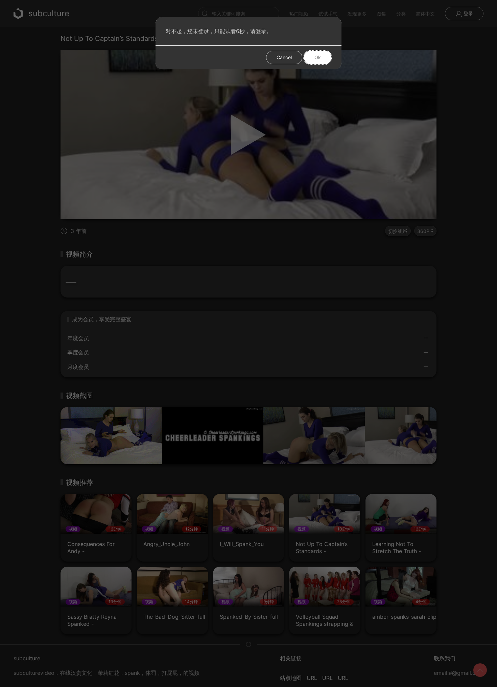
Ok (317, 57)
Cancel (284, 57)
